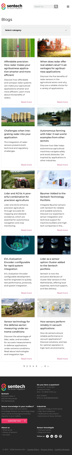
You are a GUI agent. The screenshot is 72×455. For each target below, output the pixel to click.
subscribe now (14, 421)
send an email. (44, 389)
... (41, 366)
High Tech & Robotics (46, 411)
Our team (6, 435)
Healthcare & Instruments (48, 414)
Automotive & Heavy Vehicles (49, 416)
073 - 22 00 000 (48, 387)
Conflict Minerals (62, 450)
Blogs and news (44, 432)
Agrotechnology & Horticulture (50, 409)
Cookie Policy (33, 450)
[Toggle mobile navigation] (68, 6)
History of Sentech (10, 432)
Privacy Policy (47, 450)
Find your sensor (44, 430)
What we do (7, 430)
